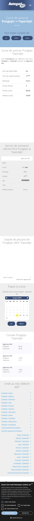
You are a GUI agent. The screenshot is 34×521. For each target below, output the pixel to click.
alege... (27, 38)
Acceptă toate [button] (9, 513)
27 (17, 315)
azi (6, 38)
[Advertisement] (17, 119)
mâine (16, 38)
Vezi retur (17, 25)
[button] (17, 518)
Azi (11, 324)
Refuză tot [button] (25, 513)
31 (7, 318)
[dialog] (17, 501)
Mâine (21, 324)
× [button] (32, 483)
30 (27, 315)
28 (20, 315)
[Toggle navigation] (30, 5)
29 (23, 315)
